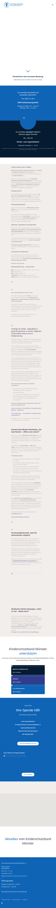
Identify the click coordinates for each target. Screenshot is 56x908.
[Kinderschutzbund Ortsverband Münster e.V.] (2, 903)
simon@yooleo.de (16, 513)
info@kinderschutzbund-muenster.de (16, 876)
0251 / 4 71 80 (8, 871)
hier (36, 403)
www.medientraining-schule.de (20, 517)
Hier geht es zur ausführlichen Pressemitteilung (25, 632)
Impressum (16, 899)
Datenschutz (6, 899)
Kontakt (24, 899)
